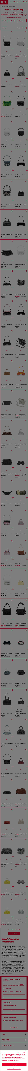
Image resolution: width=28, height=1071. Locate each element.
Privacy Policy (6, 1060)
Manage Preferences (16, 1058)
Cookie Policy (15, 1060)
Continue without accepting (14, 1068)
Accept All (14, 1064)
